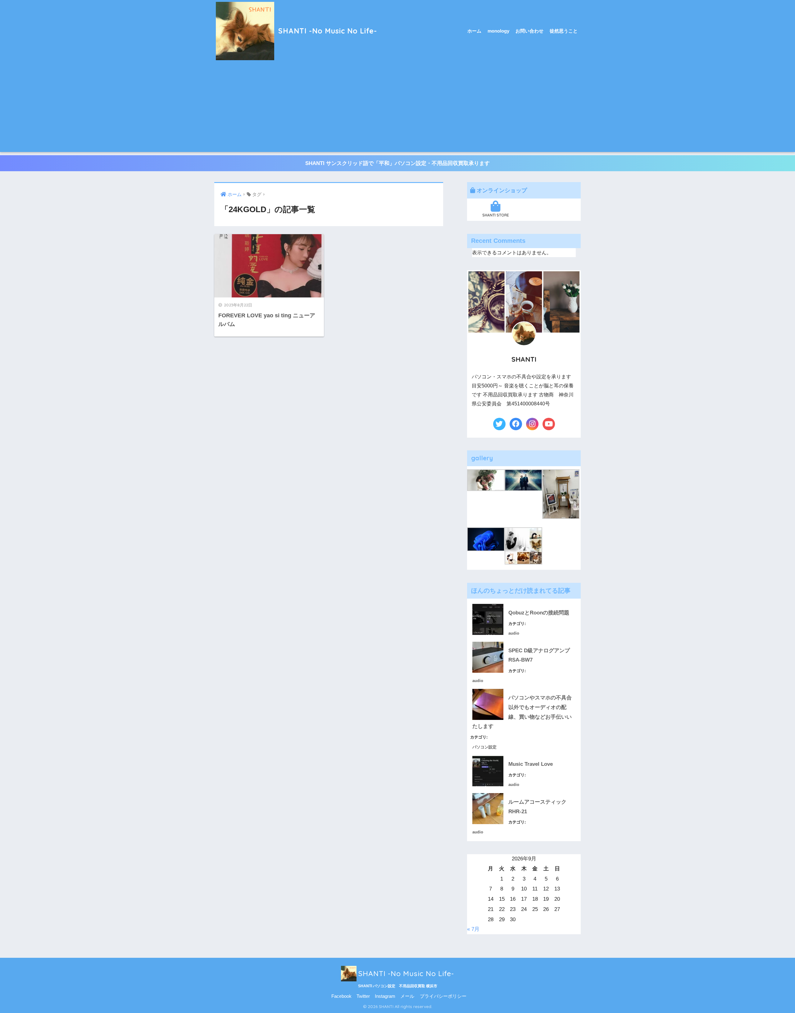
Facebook (341, 996)
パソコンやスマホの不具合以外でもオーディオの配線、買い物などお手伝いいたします (522, 712)
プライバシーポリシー (443, 996)
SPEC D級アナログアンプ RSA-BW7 (541, 655)
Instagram (385, 996)
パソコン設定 (484, 747)
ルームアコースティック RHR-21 (540, 806)
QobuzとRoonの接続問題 (538, 613)
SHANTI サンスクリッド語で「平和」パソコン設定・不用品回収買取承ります (397, 163)
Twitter (363, 996)
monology (498, 30)
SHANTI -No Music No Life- (326, 30)
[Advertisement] (397, 108)
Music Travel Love (530, 764)
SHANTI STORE (495, 215)
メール (407, 996)
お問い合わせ (529, 30)
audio (513, 633)
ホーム (474, 30)
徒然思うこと (564, 30)
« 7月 (473, 929)
